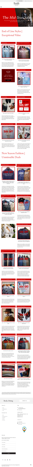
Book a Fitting (20, 424)
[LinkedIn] (5, 460)
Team (3, 410)
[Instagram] (7, 460)
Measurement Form (4, 416)
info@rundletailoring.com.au (21, 423)
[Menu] (1, 7)
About (3, 407)
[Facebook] (3, 460)
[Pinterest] (10, 460)
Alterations (3, 417)
